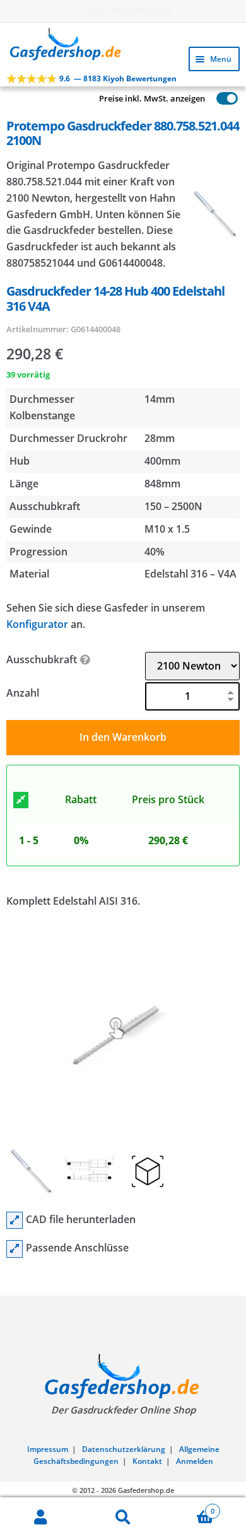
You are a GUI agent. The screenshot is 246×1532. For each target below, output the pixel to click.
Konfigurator (37, 624)
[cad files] (14, 1220)
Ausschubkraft (41, 659)
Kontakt (147, 1461)
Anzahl (22, 693)
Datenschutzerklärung (123, 1449)
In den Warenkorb (123, 737)
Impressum (47, 1449)
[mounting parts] (14, 1249)
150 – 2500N (173, 506)
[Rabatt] (20, 800)
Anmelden (194, 1461)
